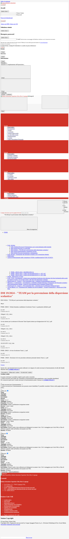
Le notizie (65, 206)
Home (65, 201)
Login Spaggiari (44, 42)
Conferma (9, 94)
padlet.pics (4, 453)
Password (19, 15)
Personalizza (4, 372)
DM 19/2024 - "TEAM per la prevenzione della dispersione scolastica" (29, 250)
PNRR (6, 232)
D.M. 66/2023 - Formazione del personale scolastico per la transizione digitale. (28, 254)
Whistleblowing (8, 509)
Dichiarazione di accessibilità (11, 506)
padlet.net (3, 433)
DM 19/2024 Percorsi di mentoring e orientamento (24, 253)
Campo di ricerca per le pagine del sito (11, 213)
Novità (65, 202)
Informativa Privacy (9, 503)
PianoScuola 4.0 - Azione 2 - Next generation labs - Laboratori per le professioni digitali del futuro (33, 285)
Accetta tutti (26, 372)
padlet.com (4, 391)
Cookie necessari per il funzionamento (11, 384)
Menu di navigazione (32, 229)
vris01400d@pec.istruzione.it (21, 489)
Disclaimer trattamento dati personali (10, 524)
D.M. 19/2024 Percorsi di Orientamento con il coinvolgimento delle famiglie (31, 247)
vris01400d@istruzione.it (21, 487)
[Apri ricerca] (55, 102)
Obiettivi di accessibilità (10, 507)
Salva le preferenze (13, 472)
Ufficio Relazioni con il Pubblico (13, 504)
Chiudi (2, 52)
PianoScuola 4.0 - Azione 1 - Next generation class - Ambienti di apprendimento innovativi (31, 281)
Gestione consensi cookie (11, 510)
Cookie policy (8, 500)
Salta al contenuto (5, 1)
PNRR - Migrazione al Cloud (15, 276)
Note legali (7, 501)
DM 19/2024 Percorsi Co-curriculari (20, 248)
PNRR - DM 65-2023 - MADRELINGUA (22, 272)
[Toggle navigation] (14, 103)
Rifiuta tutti (14, 372)
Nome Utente (20, 13)
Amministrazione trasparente (11, 512)
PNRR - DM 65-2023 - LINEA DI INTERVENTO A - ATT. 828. (28, 275)
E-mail (18, 39)
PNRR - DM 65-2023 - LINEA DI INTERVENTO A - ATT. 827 (28, 273)
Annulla (3, 94)
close (2, 111)
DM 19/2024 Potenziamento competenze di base (24, 251)
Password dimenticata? (7, 18)
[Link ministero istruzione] (8, 3)
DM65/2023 (10, 256)
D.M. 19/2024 (11, 245)
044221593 (9, 486)
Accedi (3, 4)
